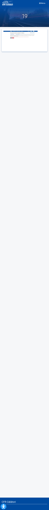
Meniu (43, 3)
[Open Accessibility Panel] (3, 506)
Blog (5, 507)
